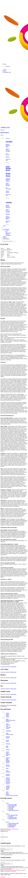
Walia (7, 791)
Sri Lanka (8, 780)
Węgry (7, 793)
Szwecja (7, 783)
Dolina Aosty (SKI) (12, 824)
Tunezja (7, 788)
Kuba (7, 755)
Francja (7, 737)
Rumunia (8, 775)
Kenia (7, 753)
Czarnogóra (8, 727)
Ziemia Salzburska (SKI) (13, 810)
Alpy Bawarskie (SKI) (13, 815)
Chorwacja (8, 724)
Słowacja (8, 777)
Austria (7, 716)
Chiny (7, 723)
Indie (7, 746)
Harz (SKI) (10, 816)
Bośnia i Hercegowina (10, 720)
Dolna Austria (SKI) (12, 804)
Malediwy (8, 757)
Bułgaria (8, 721)
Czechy (7, 728)
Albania (7, 713)
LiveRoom (3, 876)
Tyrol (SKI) (10, 809)
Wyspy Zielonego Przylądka (12, 795)
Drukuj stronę (13, 666)
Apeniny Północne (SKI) (13, 823)
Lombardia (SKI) (11, 825)
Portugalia (8, 771)
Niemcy (7, 764)
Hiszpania (8, 743)
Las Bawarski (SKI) (12, 817)
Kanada (7, 751)
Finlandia (8, 736)
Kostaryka (8, 754)
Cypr (7, 726)
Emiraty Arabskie (9, 734)
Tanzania (8, 787)
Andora (7, 714)
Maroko (7, 760)
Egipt (7, 733)
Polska (7, 770)
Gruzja (7, 741)
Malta (7, 759)
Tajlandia (8, 786)
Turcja (7, 789)
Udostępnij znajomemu (5, 666)
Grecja (7, 740)
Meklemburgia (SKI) (12, 818)
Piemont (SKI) (11, 826)
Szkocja (7, 781)
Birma (7, 719)
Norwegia (8, 766)
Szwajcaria (8, 782)
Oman (7, 768)
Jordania (7, 749)
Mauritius (8, 761)
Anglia (7, 715)
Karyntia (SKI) (11, 806)
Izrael (7, 747)
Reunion (8, 774)
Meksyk (7, 762)
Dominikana (8, 730)
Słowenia (8, 779)
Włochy (7, 794)
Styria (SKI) (10, 808)
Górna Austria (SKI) (12, 805)
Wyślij (2, 851)
